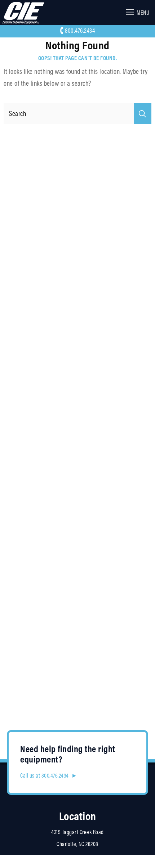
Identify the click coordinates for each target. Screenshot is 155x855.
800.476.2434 (80, 31)
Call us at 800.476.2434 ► (48, 775)
